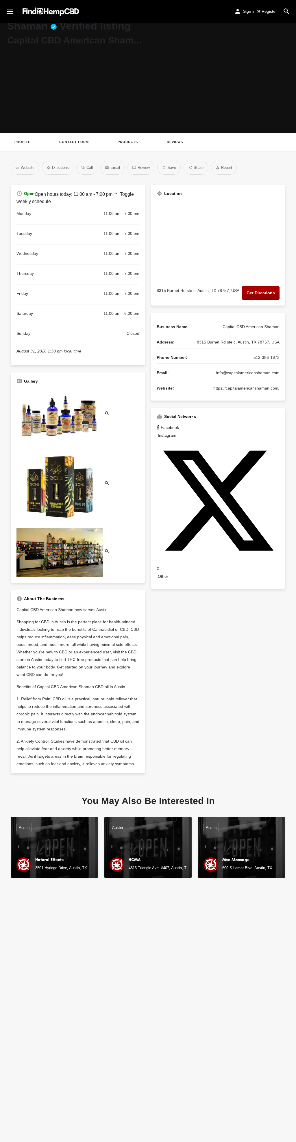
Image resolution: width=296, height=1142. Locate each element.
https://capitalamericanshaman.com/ (246, 388)
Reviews (175, 142)
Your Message (194, 1015)
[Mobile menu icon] (10, 12)
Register (269, 11)
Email (185, 989)
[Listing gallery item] (63, 414)
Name (185, 964)
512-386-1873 (267, 357)
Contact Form (74, 142)
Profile (22, 142)
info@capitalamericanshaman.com (248, 372)
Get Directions (261, 292)
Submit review (230, 1091)
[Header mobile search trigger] (286, 11)
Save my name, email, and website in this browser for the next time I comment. (233, 1073)
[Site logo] (51, 12)
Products (128, 142)
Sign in (249, 11)
